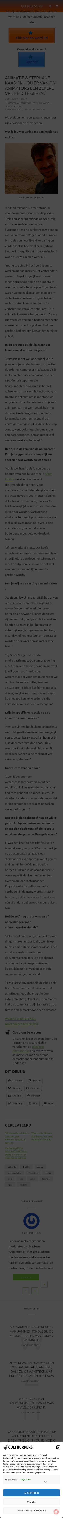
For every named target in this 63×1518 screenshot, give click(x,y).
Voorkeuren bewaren (31, 1510)
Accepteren (31, 1492)
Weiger (31, 1501)
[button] (58, 1447)
